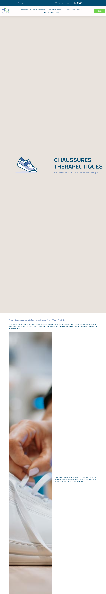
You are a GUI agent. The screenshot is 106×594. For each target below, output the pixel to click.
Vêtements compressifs (74, 9)
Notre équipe (23, 9)
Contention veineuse (55, 9)
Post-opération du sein (51, 12)
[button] (19, 3)
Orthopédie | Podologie (37, 9)
